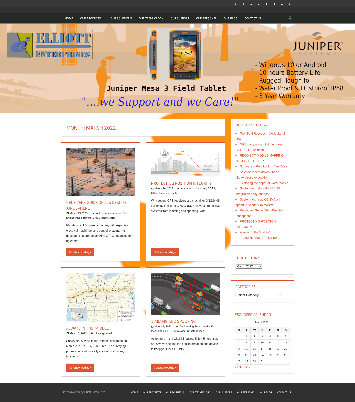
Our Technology (151, 18)
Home (69, 18)
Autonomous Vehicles (108, 213)
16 (254, 348)
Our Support (179, 18)
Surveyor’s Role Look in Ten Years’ (264, 166)
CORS (126, 213)
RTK (177, 192)
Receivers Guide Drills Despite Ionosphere (96, 205)
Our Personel (206, 18)
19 (277, 348)
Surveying (180, 330)
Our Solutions (121, 18)
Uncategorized (103, 333)
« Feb (238, 366)
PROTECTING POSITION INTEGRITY (181, 183)
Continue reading (79, 252)
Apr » (247, 366)
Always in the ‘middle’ (88, 328)
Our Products (90, 18)
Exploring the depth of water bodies (264, 183)
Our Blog (230, 18)
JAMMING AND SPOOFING (173, 321)
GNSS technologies (104, 217)
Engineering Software (78, 217)
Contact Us (253, 18)
